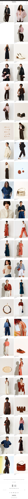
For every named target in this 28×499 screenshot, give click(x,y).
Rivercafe (16, 356)
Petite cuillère (2, 140)
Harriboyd (1, 22)
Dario (1, 336)
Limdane (1, 238)
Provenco (15, 140)
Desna (1, 395)
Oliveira (15, 42)
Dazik (15, 22)
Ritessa (15, 297)
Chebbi (1, 356)
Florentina (1, 297)
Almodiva (1, 199)
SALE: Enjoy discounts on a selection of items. (5, 0)
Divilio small (15, 199)
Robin (15, 336)
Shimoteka (16, 395)
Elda (15, 238)
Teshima (1, 81)
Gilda (15, 454)
